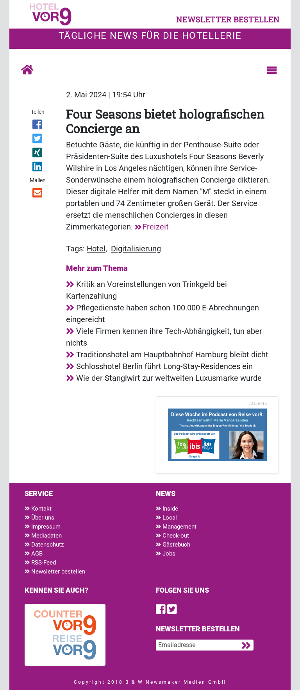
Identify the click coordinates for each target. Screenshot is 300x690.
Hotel (96, 248)
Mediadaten (46, 535)
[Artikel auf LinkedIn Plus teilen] (37, 168)
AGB (36, 553)
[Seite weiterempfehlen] (37, 194)
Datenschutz (47, 544)
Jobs (168, 553)
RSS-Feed (43, 562)
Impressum (45, 526)
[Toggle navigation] (272, 70)
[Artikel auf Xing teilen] (37, 154)
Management (178, 526)
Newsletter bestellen (57, 571)
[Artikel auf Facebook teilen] (37, 126)
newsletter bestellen (228, 19)
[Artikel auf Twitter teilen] (37, 140)
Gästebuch (175, 544)
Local (169, 517)
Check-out (175, 535)
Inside (169, 508)
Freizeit (156, 226)
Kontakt (41, 508)
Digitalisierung (136, 248)
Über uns (42, 517)
